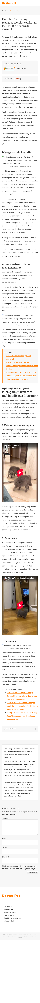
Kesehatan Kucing (10, 912)
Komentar (6, 818)
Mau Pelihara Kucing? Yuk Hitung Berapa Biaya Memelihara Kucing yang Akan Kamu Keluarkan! (22, 696)
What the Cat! (9, 921)
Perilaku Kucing (9, 915)
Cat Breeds (8, 906)
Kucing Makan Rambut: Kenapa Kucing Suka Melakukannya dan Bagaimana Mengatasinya (22, 715)
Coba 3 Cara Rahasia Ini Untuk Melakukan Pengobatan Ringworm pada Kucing (22, 365)
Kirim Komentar (32, 873)
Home (12, 11)
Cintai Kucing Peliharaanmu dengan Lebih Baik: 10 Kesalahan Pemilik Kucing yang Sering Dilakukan (22, 706)
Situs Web (5, 857)
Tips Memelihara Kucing (12, 918)
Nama (4, 839)
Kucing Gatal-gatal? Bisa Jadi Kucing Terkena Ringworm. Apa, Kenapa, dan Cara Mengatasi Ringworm (21, 375)
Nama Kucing (8, 909)
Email (4, 848)
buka (18, 79)
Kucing (17, 11)
